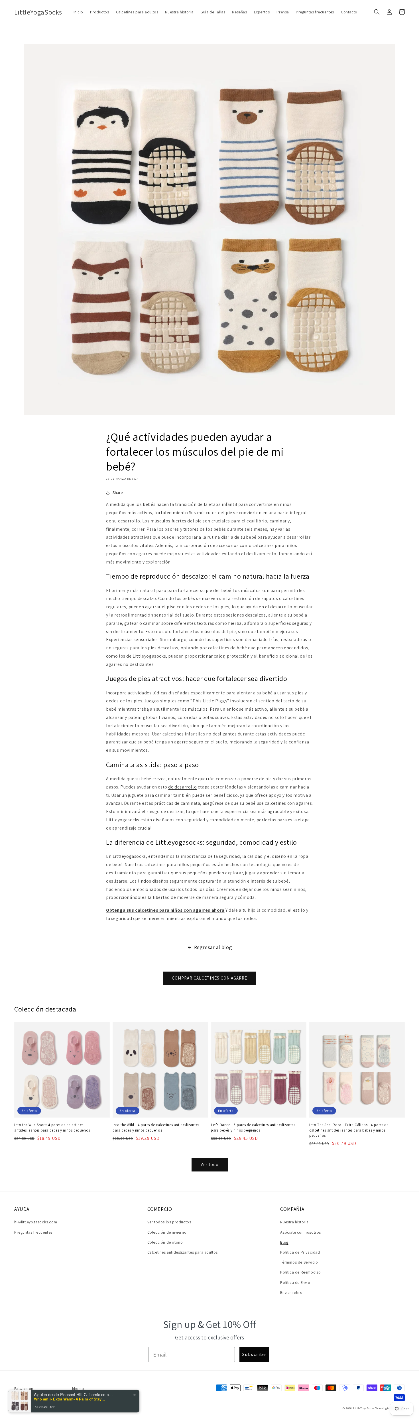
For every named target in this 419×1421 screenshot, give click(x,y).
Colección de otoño (165, 1242)
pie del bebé (218, 590)
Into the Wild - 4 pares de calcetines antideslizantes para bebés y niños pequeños (156, 1127)
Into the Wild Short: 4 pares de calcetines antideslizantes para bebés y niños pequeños (52, 1127)
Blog (284, 1242)
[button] (377, 12)
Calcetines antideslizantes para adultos (182, 1252)
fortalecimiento (171, 513)
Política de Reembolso (300, 1272)
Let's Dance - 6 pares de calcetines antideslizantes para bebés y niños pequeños (253, 1127)
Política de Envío (295, 1282)
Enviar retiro (291, 1292)
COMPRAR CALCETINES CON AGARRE (209, 978)
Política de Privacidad (300, 1252)
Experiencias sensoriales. (132, 639)
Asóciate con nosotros (300, 1232)
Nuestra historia (294, 1222)
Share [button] (118, 492)
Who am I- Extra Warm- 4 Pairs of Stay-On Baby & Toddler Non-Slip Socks (69, 1399)
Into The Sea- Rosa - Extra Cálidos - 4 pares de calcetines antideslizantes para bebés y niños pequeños (348, 1130)
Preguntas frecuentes (33, 1232)
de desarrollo (182, 787)
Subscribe (254, 1354)
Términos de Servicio (299, 1262)
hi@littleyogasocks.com (35, 1222)
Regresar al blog (213, 947)
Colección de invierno (167, 1232)
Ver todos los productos (169, 1222)
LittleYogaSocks (364, 1408)
